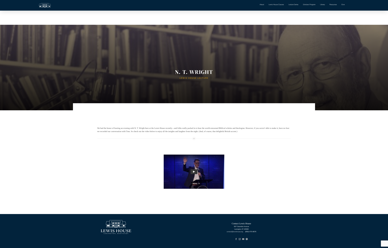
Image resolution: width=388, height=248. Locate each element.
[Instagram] (240, 239)
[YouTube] (243, 239)
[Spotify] (247, 239)
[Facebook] (236, 239)
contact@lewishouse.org (235, 232)
